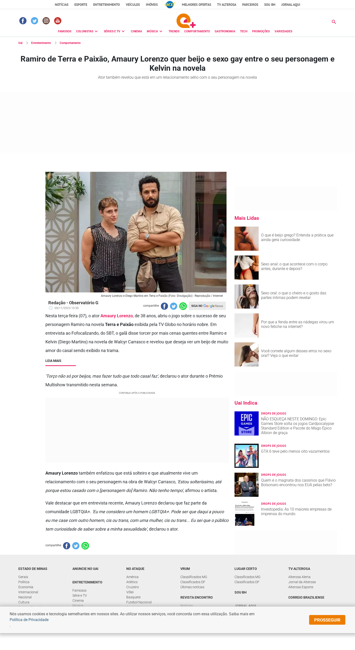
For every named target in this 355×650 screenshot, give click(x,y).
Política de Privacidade (29, 619)
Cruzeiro (132, 587)
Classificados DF (192, 582)
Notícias (61, 4)
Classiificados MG (193, 577)
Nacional (25, 597)
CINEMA (136, 31)
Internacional (28, 592)
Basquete (133, 597)
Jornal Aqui (245, 606)
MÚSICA (152, 31)
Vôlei (130, 592)
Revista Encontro (196, 597)
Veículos (133, 4)
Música (77, 606)
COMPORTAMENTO (197, 31)
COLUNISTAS (84, 31)
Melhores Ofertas (196, 4)
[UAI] (170, 4)
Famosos (79, 590)
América (132, 577)
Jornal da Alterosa (302, 582)
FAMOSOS (64, 31)
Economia (25, 587)
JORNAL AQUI (290, 4)
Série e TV (79, 595)
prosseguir (327, 619)
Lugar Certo (245, 569)
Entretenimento (106, 4)
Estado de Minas (32, 569)
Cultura (23, 602)
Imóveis (152, 4)
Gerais (23, 577)
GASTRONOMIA (225, 31)
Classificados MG (247, 577)
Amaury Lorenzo (116, 315)
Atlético (132, 582)
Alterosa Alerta (299, 577)
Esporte (80, 4)
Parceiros (250, 4)
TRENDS (174, 31)
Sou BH (269, 4)
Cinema (78, 600)
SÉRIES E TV (112, 31)
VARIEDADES (283, 31)
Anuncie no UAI (85, 569)
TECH (243, 31)
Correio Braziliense (306, 597)
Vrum (185, 569)
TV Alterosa (226, 4)
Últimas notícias (192, 587)
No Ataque (135, 569)
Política (23, 582)
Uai (20, 43)
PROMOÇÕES (261, 31)
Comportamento (70, 43)
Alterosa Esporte (300, 587)
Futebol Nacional (139, 602)
